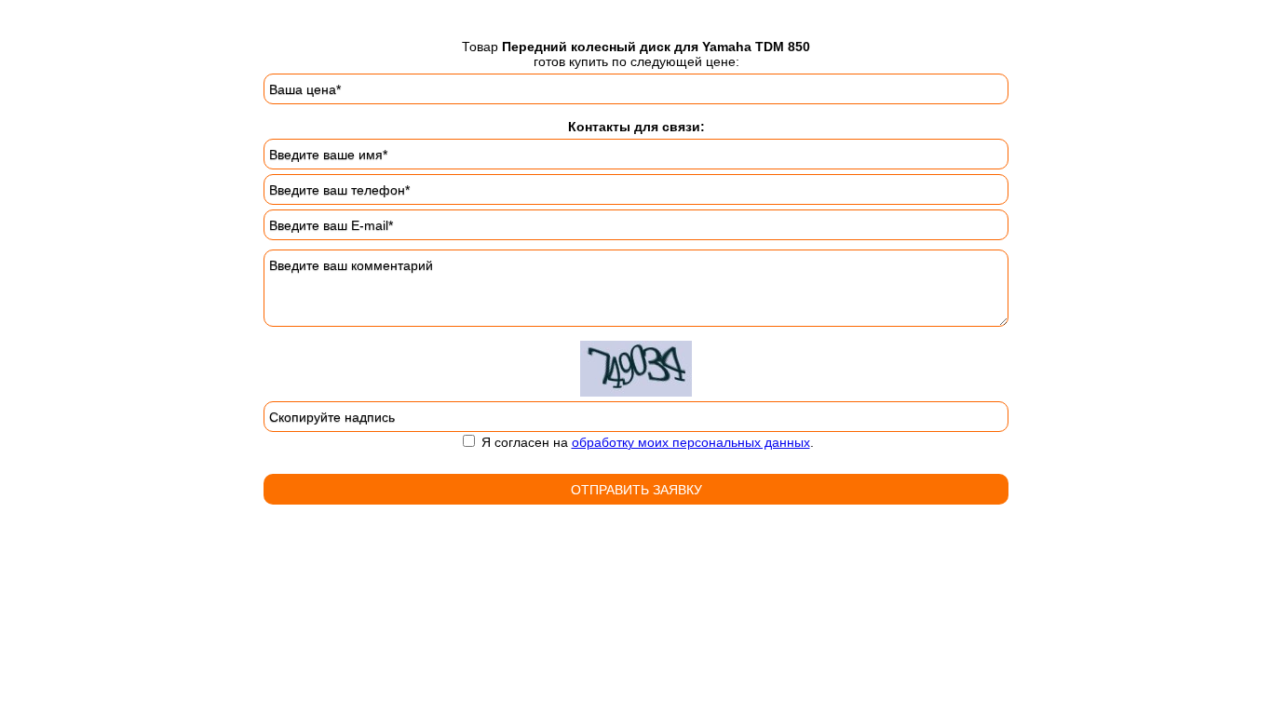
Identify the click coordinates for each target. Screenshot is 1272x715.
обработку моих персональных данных (691, 442)
